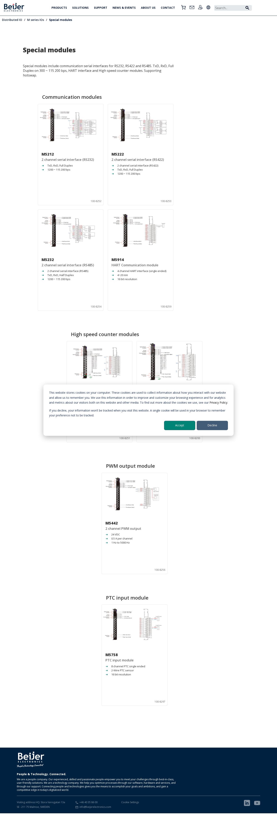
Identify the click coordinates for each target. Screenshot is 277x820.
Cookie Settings (130, 802)
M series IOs (35, 20)
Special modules (60, 20)
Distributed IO (12, 20)
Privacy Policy (218, 402)
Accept (179, 425)
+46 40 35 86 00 (88, 802)
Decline (212, 425)
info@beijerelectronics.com (95, 807)
